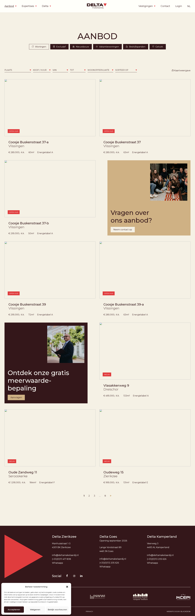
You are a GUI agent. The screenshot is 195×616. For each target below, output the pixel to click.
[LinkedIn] (81, 575)
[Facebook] (67, 575)
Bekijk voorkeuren (57, 609)
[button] (67, 586)
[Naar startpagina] (97, 6)
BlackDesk (185, 611)
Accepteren (14, 609)
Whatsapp (57, 563)
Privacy (89, 611)
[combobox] (18, 70)
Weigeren (35, 609)
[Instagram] (74, 575)
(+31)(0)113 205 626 (109, 563)
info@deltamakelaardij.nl (65, 555)
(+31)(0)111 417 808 (61, 559)
